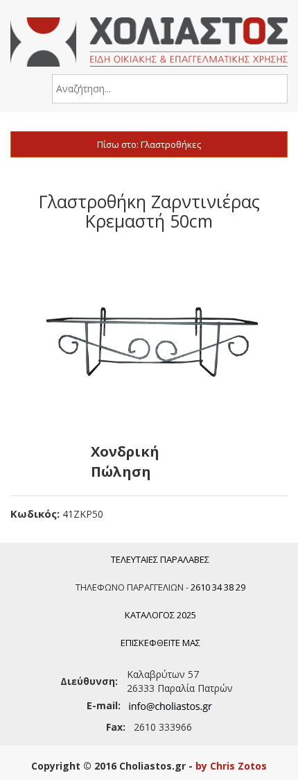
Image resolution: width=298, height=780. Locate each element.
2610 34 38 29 (218, 587)
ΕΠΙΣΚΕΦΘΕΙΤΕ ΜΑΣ (160, 642)
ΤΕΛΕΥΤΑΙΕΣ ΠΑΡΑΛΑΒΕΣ (160, 559)
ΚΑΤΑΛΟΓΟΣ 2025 (160, 615)
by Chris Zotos (231, 765)
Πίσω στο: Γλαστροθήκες (149, 144)
